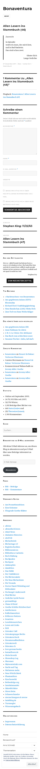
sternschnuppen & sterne (16, 697)
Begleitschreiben (12, 547)
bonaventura (10, 354)
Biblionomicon (11, 550)
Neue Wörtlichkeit (13, 673)
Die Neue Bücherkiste (14, 580)
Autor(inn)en (14, 408)
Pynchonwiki (11, 679)
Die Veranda (10, 583)
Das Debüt (9, 571)
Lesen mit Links (12, 625)
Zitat (19, 64)
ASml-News (10, 532)
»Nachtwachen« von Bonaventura (19, 297)
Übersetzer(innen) (16, 411)
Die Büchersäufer (12, 577)
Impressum (10, 721)
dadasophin (10, 565)
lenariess (9, 619)
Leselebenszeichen (13, 622)
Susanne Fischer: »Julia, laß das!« (19, 339)
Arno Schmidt (9, 745)
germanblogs (11, 601)
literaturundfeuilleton (14, 640)
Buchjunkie (10, 559)
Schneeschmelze (12, 694)
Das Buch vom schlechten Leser (19, 336)
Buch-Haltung (11, 556)
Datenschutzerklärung (15, 724)
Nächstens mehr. (12, 670)
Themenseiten (9, 751)
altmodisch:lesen (12, 529)
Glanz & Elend (11, 604)
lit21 (7, 628)
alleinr (8, 526)
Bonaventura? (9, 740)
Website (6, 179)
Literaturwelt (11, 643)
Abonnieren (11, 470)
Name (6, 159)
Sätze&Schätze (11, 688)
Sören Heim (10, 691)
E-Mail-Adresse (10, 169)
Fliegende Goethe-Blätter (16, 511)
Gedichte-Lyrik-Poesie (14, 598)
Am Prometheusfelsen (14, 505)
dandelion (9, 568)
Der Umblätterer (12, 574)
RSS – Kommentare (13, 489)
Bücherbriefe (10, 541)
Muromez (9, 661)
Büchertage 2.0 (11, 544)
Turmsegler (10, 703)
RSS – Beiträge (11, 486)
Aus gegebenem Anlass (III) (17, 327)
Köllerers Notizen (13, 616)
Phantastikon (11, 676)
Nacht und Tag (11, 667)
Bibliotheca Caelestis (14, 553)
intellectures (10, 610)
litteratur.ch (10, 646)
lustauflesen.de (11, 652)
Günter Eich (27, 64)
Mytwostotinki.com (13, 664)
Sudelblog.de (10, 700)
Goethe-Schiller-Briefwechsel (18, 607)
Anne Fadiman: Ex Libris (15, 330)
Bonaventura (17, 8)
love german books (13, 649)
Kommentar (9, 126)
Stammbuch (7, 66)
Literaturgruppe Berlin (15, 634)
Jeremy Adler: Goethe (14, 369)
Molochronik (11, 655)
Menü (6, 16)
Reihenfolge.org (12, 682)
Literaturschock (12, 637)
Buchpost (9, 562)
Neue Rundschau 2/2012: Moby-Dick (20, 309)
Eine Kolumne (11, 508)
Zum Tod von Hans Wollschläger (19, 312)
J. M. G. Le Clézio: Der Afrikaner (18, 333)
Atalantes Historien (13, 535)
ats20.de (8, 538)
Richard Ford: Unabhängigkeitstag (20, 306)
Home (5, 735)
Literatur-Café (11, 631)
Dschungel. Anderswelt (15, 592)
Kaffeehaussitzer (12, 613)
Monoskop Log (11, 658)
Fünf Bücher (10, 595)
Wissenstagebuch (12, 706)
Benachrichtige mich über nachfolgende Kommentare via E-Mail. (18, 194)
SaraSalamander (12, 685)
